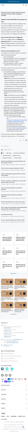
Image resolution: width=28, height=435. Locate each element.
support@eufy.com (17, 339)
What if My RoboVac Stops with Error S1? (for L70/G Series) (13, 174)
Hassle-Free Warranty (9, 358)
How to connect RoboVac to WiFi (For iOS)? (13, 220)
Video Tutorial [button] (7, 149)
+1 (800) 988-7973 (7, 328)
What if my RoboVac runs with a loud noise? (13, 202)
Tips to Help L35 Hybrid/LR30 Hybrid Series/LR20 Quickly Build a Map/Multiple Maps (14, 208)
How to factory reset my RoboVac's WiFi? (12, 168)
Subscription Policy (14, 431)
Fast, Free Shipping (8, 353)
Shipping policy (13, 424)
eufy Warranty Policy (6, 214)
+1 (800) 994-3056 (7, 334)
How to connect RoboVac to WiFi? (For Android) (11, 188)
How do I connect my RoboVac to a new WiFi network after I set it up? (13, 181)
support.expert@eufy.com (12, 342)
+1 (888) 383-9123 (7, 337)
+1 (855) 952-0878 (7, 331)
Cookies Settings (6, 429)
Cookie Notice (22, 429)
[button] (2, 8)
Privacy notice (7, 427)
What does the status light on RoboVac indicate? (12, 195)
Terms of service (14, 429)
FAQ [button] (2, 149)
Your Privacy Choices (17, 427)
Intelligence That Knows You (14, 1)
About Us (6, 424)
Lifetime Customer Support (10, 361)
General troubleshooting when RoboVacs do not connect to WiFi (13, 162)
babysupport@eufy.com (12, 341)
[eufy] (2, 5)
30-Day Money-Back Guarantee (12, 356)
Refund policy (20, 424)
